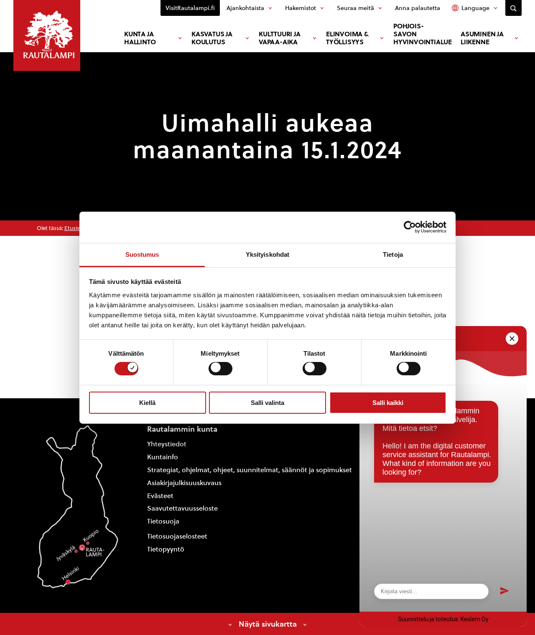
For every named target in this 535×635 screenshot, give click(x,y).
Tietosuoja (163, 521)
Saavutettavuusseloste (182, 508)
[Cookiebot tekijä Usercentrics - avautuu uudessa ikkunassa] (409, 227)
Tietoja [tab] (393, 254)
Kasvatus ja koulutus (211, 38)
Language (475, 8)
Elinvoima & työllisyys (347, 38)
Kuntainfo (162, 457)
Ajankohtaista (245, 8)
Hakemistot (300, 8)
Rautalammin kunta (182, 429)
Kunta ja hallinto (139, 38)
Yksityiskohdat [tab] (267, 254)
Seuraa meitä (355, 8)
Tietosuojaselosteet (177, 536)
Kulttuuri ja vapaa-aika (280, 38)
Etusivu (73, 228)
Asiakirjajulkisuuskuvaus (184, 483)
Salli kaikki (387, 402)
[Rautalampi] (46, 35)
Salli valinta (267, 402)
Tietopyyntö (165, 549)
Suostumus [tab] (142, 254)
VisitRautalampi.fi (190, 8)
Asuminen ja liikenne (482, 38)
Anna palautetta (417, 8)
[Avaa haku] (513, 8)
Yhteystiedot (166, 444)
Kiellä (147, 402)
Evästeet (160, 496)
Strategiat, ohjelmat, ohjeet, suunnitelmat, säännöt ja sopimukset (249, 470)
